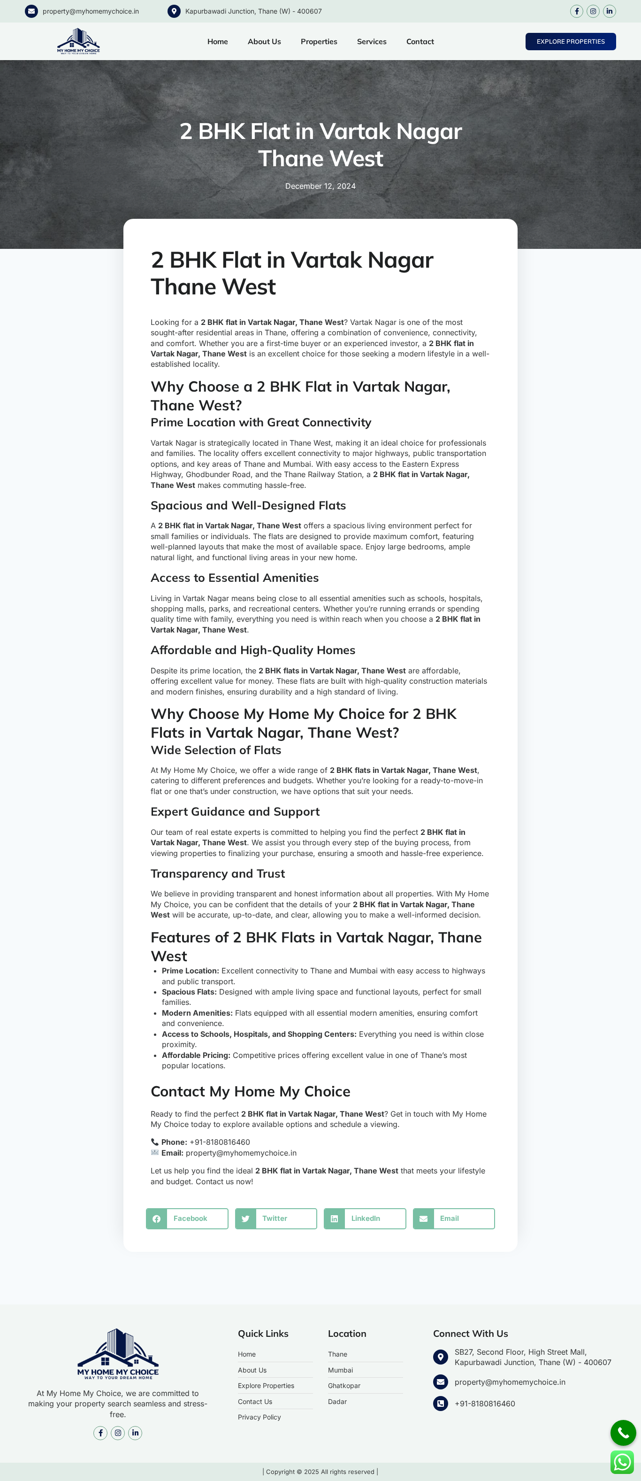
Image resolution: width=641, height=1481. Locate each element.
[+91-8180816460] (440, 1403)
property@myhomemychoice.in (91, 11)
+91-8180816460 (485, 1403)
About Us (264, 41)
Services (372, 41)
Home (217, 41)
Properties (319, 41)
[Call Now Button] (623, 1433)
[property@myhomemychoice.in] (31, 11)
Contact (420, 41)
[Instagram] (593, 11)
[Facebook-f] (576, 11)
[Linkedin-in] (609, 11)
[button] (187, 1218)
